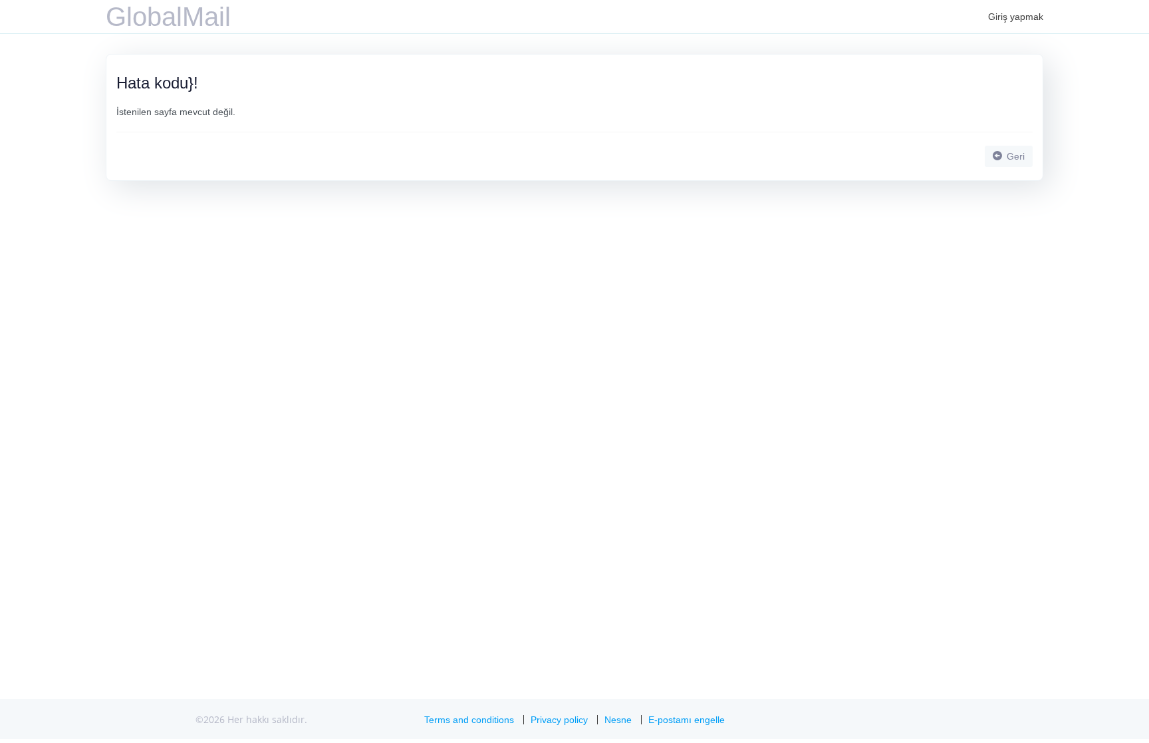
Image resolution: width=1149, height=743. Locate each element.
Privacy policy (559, 719)
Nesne (618, 719)
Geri (1014, 156)
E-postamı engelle (686, 719)
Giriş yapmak (1015, 16)
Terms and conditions (469, 719)
